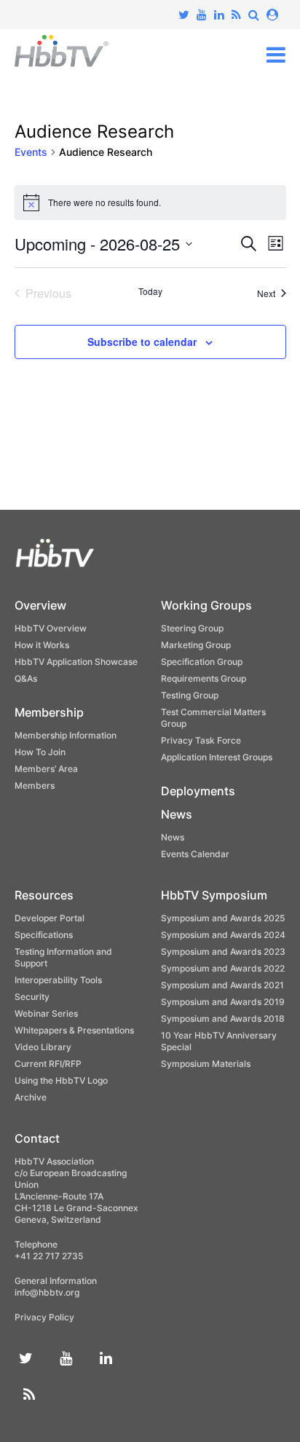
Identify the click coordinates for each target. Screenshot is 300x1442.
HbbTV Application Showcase (76, 661)
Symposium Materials (205, 1063)
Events (31, 152)
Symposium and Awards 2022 (223, 968)
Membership (49, 712)
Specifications (44, 934)
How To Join (40, 751)
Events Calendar (195, 853)
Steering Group (192, 628)
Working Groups (206, 605)
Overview (40, 605)
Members (35, 785)
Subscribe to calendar (142, 341)
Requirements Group (203, 678)
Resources (44, 895)
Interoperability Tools (58, 979)
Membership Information (66, 735)
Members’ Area (46, 768)
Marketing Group (196, 644)
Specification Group (201, 661)
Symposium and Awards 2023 (223, 951)
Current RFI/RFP (48, 1063)
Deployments (198, 791)
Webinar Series (46, 1013)
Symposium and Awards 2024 (223, 934)
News (176, 814)
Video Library (43, 1046)
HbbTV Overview (51, 628)
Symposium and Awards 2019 (223, 1001)
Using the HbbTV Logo (61, 1080)
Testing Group (189, 695)
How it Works (42, 644)
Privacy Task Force (201, 740)
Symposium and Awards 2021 (222, 985)
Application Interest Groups (216, 757)
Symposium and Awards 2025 (223, 918)
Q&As (26, 678)
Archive (31, 1097)
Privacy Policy (44, 1317)
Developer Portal (49, 918)
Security (32, 996)
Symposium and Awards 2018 (223, 1018)
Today (150, 291)
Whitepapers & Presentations (74, 1030)
